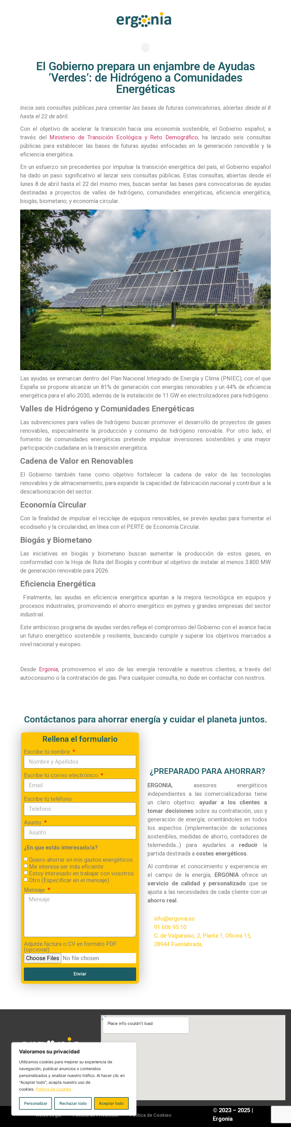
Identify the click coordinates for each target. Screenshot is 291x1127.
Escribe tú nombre (47, 752)
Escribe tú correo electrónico (61, 775)
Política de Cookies (53, 1089)
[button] (145, 47)
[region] (73, 1079)
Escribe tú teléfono (48, 799)
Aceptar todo (111, 1103)
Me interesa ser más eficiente (66, 866)
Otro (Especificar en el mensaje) (69, 880)
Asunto (33, 823)
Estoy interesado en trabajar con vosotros (81, 873)
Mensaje (35, 890)
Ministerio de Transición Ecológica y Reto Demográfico (123, 137)
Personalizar (35, 1103)
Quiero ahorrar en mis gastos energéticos (81, 859)
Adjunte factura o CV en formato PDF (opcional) (70, 947)
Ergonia (48, 669)
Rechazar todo (73, 1103)
